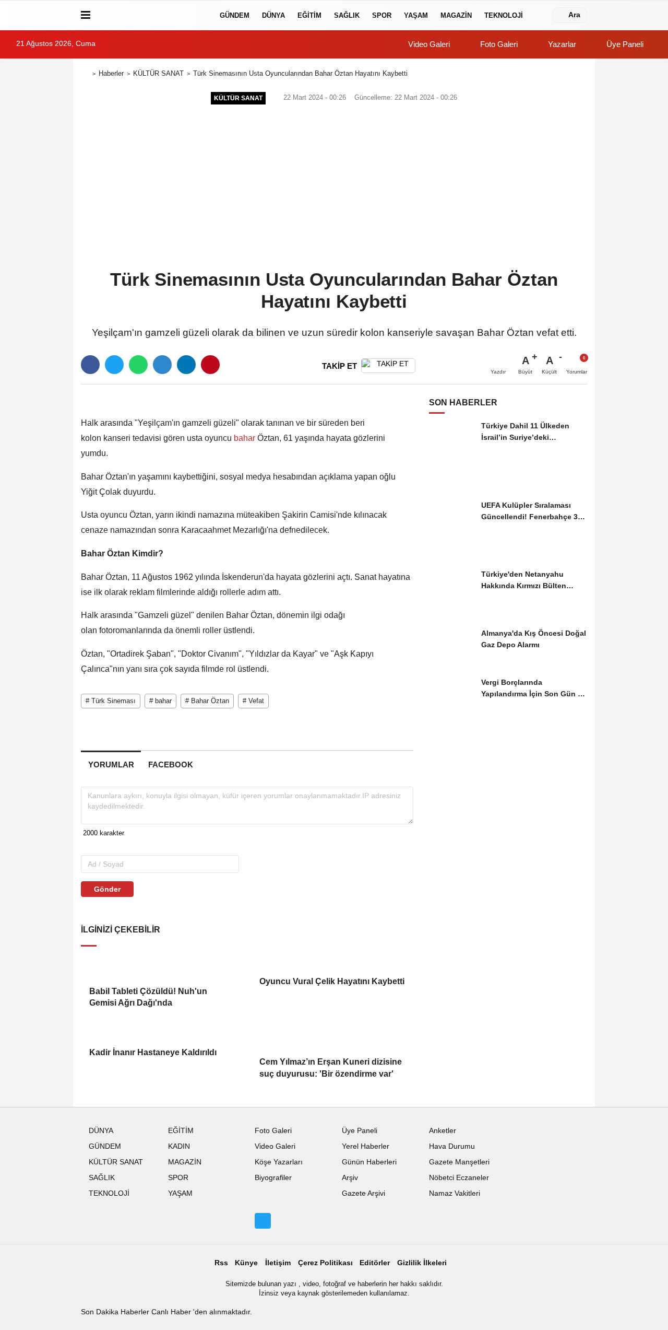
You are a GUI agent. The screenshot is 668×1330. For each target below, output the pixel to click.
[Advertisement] (334, 186)
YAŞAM (416, 15)
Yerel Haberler (365, 1146)
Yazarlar (561, 44)
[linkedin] (186, 364)
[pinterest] (210, 364)
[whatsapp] (138, 364)
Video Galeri (428, 44)
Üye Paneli (623, 44)
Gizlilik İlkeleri (422, 1263)
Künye (246, 1263)
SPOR (381, 15)
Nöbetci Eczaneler (459, 1178)
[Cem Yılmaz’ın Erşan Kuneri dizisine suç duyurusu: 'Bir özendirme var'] (332, 1036)
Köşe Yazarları (279, 1162)
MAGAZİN (456, 15)
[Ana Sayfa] (85, 74)
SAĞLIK (347, 15)
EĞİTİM (309, 15)
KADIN (179, 1146)
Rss (221, 1263)
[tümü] (539, 15)
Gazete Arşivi (363, 1193)
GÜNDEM (234, 15)
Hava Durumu (452, 1146)
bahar (244, 438)
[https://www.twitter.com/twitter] (262, 1221)
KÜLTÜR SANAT (158, 73)
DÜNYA (273, 15)
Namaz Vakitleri (454, 1193)
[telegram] (162, 364)
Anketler (442, 1131)
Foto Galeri (498, 44)
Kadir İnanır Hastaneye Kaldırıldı (153, 1052)
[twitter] (114, 364)
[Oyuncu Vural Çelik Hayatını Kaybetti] (332, 960)
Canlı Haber (172, 1312)
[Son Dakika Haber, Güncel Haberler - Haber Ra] (153, 15)
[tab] (111, 764)
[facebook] (90, 364)
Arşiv (350, 1178)
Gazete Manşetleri (459, 1162)
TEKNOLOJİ (503, 15)
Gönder (107, 889)
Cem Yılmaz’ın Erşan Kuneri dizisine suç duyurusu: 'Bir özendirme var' (330, 1067)
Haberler (111, 73)
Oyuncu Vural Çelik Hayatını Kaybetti (331, 981)
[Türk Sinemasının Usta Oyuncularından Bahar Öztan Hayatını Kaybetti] (201, 398)
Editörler (375, 1263)
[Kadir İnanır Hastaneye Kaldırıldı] (162, 1031)
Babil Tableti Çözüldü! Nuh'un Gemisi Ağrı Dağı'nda (148, 997)
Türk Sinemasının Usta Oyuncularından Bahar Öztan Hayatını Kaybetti (300, 73)
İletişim (278, 1263)
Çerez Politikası (325, 1263)
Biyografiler (273, 1178)
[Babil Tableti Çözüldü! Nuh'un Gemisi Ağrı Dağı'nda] (162, 965)
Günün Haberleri (369, 1162)
